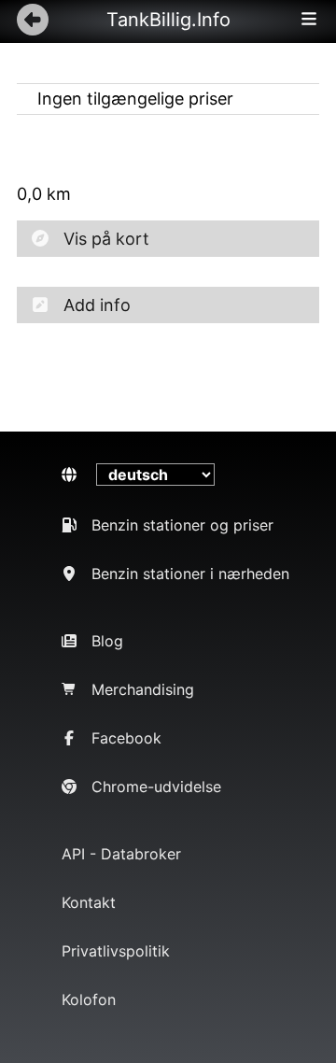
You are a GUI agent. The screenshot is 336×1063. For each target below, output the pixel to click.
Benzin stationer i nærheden (190, 573)
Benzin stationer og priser (182, 525)
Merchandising (142, 689)
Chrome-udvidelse (156, 786)
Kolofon (89, 999)
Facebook (126, 738)
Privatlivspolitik (116, 951)
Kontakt (89, 902)
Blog (107, 640)
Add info (97, 305)
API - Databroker (121, 853)
